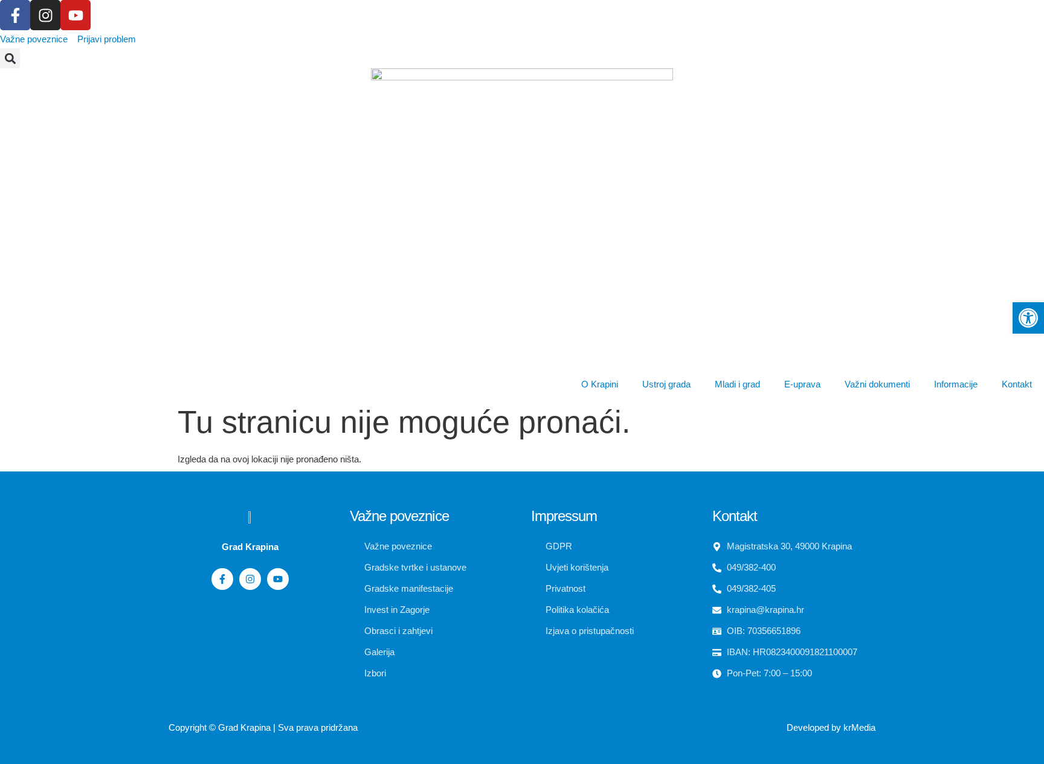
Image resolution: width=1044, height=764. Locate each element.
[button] (10, 58)
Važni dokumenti (877, 384)
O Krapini (599, 384)
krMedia (859, 727)
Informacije (956, 384)
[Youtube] (75, 15)
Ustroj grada (666, 384)
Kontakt (1017, 384)
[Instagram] (45, 15)
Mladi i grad (737, 384)
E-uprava (802, 384)
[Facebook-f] (15, 15)
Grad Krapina (244, 727)
